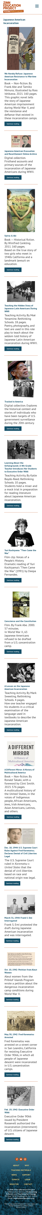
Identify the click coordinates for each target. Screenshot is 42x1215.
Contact (28, 1184)
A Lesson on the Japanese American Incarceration (17, 687)
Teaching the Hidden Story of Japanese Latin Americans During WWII (20, 308)
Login (27, 1180)
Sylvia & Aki (10, 235)
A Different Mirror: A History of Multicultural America (19, 771)
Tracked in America (13, 401)
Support (26, 1175)
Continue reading (13, 124)
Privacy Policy (21, 1207)
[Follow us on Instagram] (25, 1159)
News (14, 1175)
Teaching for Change (26, 1194)
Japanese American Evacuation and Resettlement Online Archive (20, 152)
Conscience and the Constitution (20, 621)
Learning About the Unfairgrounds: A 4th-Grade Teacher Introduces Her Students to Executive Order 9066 (20, 467)
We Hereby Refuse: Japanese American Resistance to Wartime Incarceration (20, 76)
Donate (15, 1180)
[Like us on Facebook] (17, 1159)
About (16, 1165)
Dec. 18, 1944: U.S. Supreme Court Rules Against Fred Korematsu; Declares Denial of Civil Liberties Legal (20, 852)
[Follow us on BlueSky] (21, 1159)
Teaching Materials (21, 1170)
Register (14, 1184)
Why (27, 1165)
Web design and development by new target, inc (21, 1204)
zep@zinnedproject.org (23, 1198)
